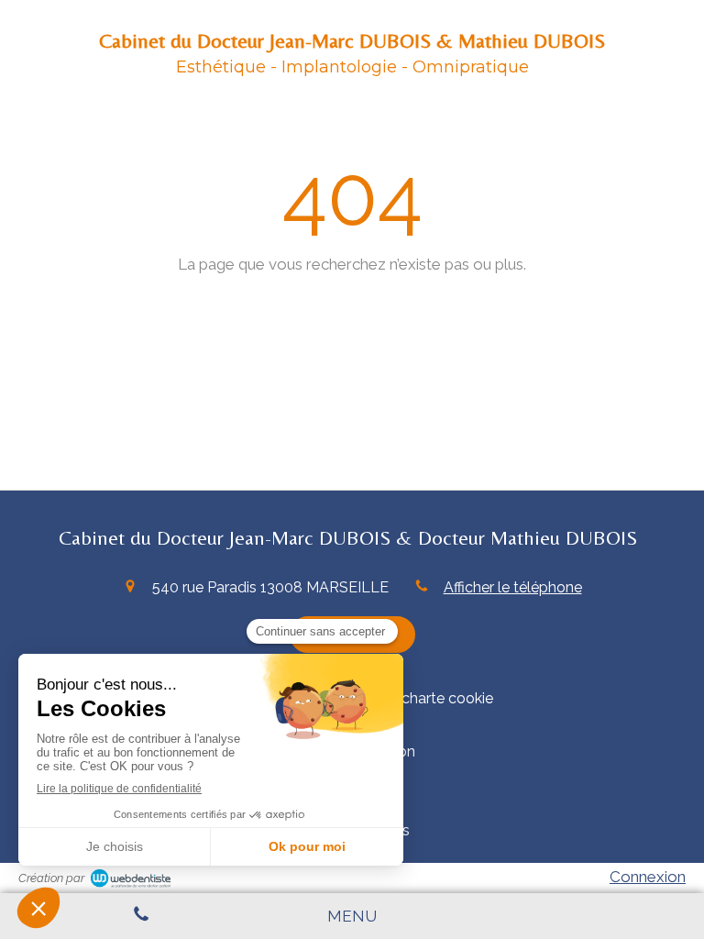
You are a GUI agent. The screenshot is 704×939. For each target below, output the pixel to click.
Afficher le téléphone (513, 587)
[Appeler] (140, 916)
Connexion (648, 876)
